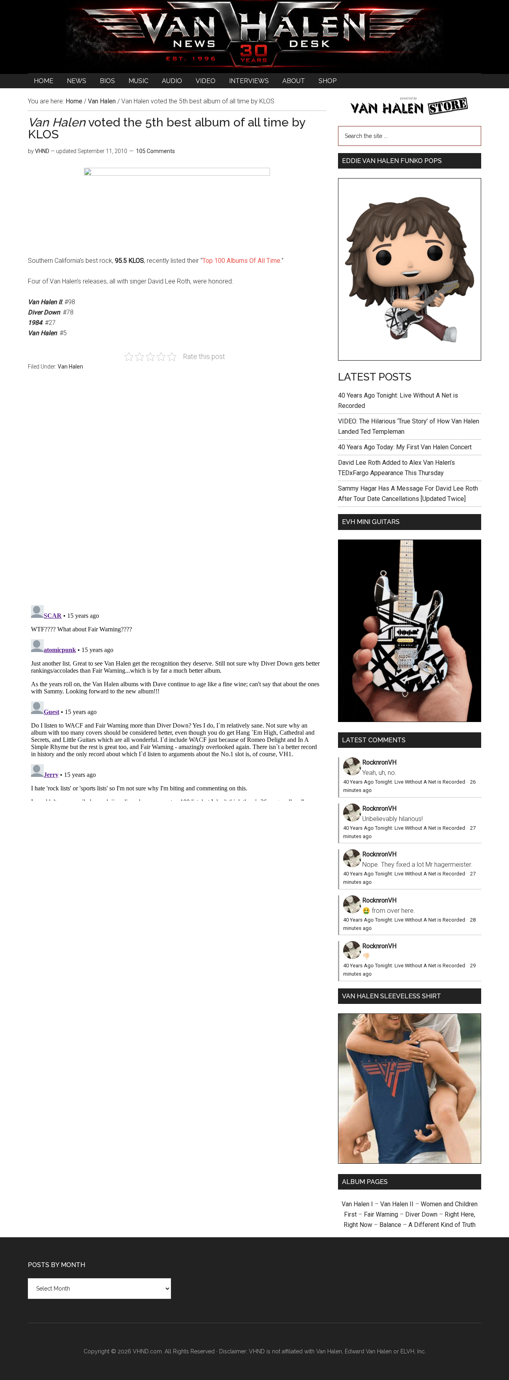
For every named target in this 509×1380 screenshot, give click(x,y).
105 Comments (155, 151)
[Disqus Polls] (177, 492)
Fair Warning (381, 1214)
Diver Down (421, 1214)
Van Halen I (357, 1204)
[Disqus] (177, 701)
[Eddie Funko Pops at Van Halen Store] (409, 358)
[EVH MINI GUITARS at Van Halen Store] (409, 720)
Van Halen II (397, 1204)
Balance (390, 1225)
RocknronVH (379, 762)
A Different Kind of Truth (442, 1225)
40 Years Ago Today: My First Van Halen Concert (405, 447)
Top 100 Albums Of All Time (241, 260)
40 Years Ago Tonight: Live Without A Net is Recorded (404, 782)
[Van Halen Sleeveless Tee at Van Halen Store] (409, 1161)
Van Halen (70, 366)
